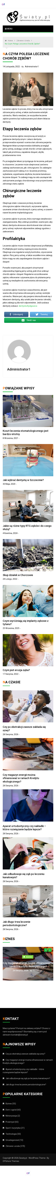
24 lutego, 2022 (10, 579)
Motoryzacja (11, 1116)
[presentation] (46, 950)
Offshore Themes (11, 1161)
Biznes (34, 957)
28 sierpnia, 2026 (10, 734)
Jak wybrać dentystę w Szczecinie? (23, 480)
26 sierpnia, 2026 (26, 970)
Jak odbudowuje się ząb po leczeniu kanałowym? (28, 1078)
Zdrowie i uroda (13, 1146)
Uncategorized (12, 1140)
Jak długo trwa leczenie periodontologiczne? (26, 1084)
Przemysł (10, 1122)
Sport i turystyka (13, 1128)
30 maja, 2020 (9, 484)
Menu (9, 29)
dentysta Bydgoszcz (28, 306)
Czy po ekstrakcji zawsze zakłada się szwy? (25, 1054)
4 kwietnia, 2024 (10, 533)
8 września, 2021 (10, 438)
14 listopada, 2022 (11, 66)
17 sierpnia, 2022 (10, 674)
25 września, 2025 (11, 628)
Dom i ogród (11, 1110)
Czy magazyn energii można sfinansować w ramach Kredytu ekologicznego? (21, 778)
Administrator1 (32, 66)
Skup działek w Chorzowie (18, 575)
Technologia (11, 1134)
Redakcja (43, 970)
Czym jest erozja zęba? (16, 670)
